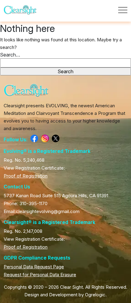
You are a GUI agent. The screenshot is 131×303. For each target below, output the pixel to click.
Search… (10, 55)
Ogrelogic (95, 295)
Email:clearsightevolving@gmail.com (42, 211)
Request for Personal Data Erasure (40, 274)
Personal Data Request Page (34, 267)
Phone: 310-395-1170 (26, 203)
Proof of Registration (26, 176)
